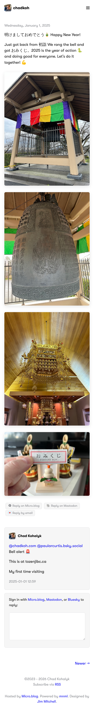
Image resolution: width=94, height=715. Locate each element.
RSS (58, 684)
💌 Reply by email (20, 513)
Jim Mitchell (46, 701)
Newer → (82, 663)
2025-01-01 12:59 (22, 581)
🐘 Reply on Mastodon (61, 506)
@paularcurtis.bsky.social (60, 546)
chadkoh (21, 8)
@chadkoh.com (22, 546)
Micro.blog (36, 600)
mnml (63, 696)
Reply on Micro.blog (26, 506)
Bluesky (74, 600)
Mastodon (54, 600)
